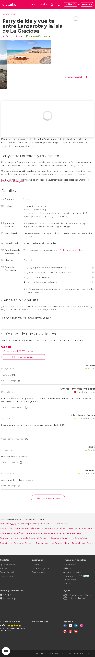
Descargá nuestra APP (12, 590)
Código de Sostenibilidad (72, 250)
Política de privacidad (74, 653)
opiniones (18, 36)
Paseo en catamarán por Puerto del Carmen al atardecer (54, 533)
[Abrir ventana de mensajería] (6, 651)
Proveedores (69, 565)
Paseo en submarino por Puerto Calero (70, 538)
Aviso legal (59, 653)
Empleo (67, 583)
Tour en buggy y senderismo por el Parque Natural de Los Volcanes (32, 523)
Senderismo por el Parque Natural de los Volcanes (69, 528)
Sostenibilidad (7, 572)
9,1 (5, 36)
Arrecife (13, 14)
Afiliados (67, 568)
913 (11, 36)
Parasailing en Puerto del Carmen (16, 543)
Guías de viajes (39, 572)
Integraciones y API (72, 576)
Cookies (87, 653)
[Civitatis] (9, 4)
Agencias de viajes (72, 572)
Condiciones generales (43, 653)
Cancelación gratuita (39, 36)
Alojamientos (69, 580)
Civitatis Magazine (40, 568)
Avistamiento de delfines (12, 533)
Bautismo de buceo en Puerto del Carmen (20, 528)
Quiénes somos (7, 565)
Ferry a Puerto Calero (82, 543)
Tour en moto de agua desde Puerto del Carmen (24, 538)
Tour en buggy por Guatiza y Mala (52, 543)
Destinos (36, 565)
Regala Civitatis (7, 576)
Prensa (3, 568)
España (5, 14)
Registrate (87, 4)
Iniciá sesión (70, 4)
